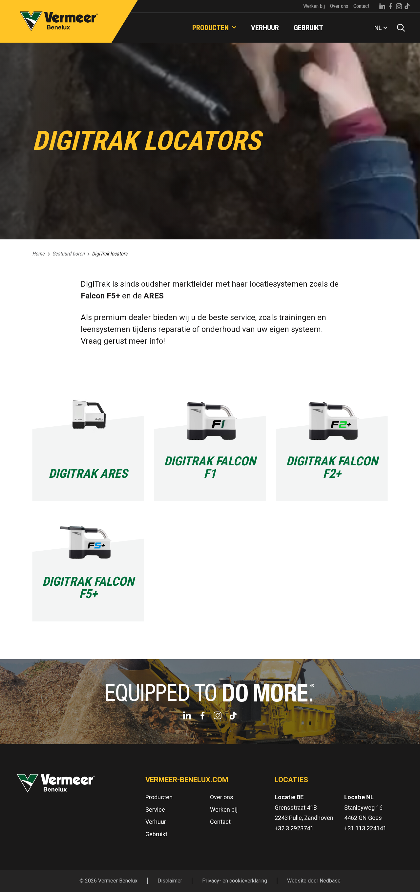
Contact (361, 6)
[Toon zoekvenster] (398, 28)
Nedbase (330, 881)
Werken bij (314, 6)
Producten (210, 28)
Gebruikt (308, 28)
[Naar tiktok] (407, 6)
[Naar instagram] (399, 6)
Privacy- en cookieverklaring (234, 881)
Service (155, 809)
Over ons (339, 6)
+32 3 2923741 (294, 828)
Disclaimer (170, 881)
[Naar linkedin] (382, 6)
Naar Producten (236, 14)
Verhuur (265, 28)
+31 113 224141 (365, 828)
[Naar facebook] (390, 6)
